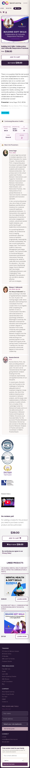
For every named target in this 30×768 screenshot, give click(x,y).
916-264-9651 (5, 742)
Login (2, 8)
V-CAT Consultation (7, 681)
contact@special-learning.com (10, 739)
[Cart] (3, 12)
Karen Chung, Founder (8, 694)
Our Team (4, 696)
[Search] (1, 12)
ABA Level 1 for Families (8, 658)
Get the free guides (9, 728)
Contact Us (5, 701)
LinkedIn (4, 736)
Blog (3, 684)
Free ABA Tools (6, 669)
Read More (5, 113)
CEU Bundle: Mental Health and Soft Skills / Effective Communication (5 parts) (14, 570)
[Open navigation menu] (25, 3)
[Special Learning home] (11, 3)
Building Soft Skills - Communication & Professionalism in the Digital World (14, 607)
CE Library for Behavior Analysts (10, 651)
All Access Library (6, 653)
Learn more (22, 599)
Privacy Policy (6, 553)
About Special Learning (8, 691)
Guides (4, 671)
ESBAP (4, 699)
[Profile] (6, 12)
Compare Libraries (7, 661)
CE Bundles (5, 656)
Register (8, 8)
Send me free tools (8, 764)
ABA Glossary (5, 679)
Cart (18, 8)
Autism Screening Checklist (9, 676)
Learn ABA (5, 674)
